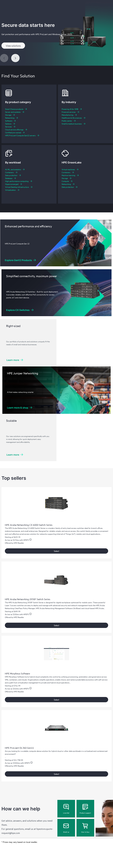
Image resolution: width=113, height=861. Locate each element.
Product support (85, 813)
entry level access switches (73, 528)
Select (56, 551)
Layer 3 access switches (14, 605)
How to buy (85, 832)
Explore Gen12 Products (18, 260)
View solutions (13, 45)
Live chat (66, 813)
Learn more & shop (17, 407)
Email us (66, 832)
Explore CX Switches (18, 310)
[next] (15, 58)
